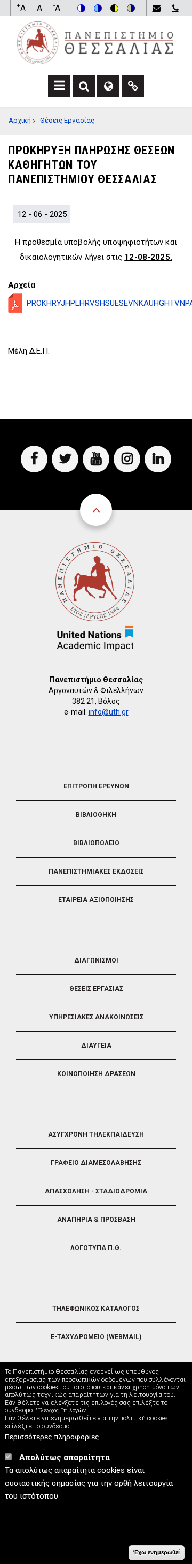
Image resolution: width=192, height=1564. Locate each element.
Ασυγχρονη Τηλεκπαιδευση (96, 1134)
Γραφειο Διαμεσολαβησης (96, 1163)
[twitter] (65, 459)
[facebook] (34, 459)
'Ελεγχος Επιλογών (61, 1410)
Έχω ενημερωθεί (156, 1552)
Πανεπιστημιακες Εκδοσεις (96, 871)
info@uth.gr (109, 712)
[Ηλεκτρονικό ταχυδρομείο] (156, 8)
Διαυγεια (96, 1045)
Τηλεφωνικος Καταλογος (96, 1308)
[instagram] (127, 459)
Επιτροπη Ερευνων (96, 786)
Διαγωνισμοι (96, 960)
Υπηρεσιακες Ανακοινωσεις (96, 1017)
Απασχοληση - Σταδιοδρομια (96, 1191)
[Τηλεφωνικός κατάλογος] (175, 8)
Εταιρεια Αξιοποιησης (96, 900)
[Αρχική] (95, 42)
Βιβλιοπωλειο (96, 843)
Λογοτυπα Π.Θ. (96, 1248)
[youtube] (96, 459)
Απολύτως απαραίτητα (64, 1457)
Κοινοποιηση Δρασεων (96, 1074)
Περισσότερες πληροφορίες (52, 1436)
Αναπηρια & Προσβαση (96, 1219)
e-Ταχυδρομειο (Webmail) (96, 1337)
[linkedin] (158, 459)
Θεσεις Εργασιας (96, 988)
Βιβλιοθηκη (96, 814)
